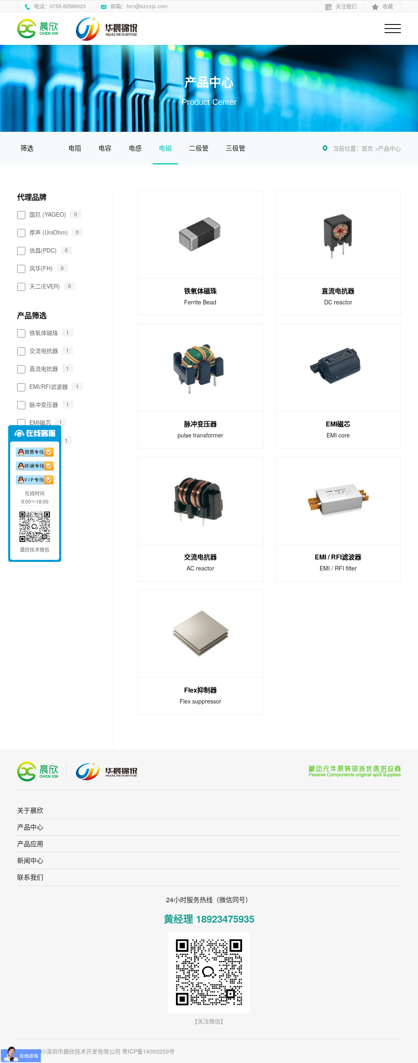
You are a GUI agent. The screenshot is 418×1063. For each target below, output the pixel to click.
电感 (135, 148)
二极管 (199, 148)
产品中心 (389, 148)
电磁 (165, 148)
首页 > (370, 148)
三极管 (235, 148)
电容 (104, 148)
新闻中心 (30, 860)
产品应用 (30, 843)
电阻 (74, 148)
